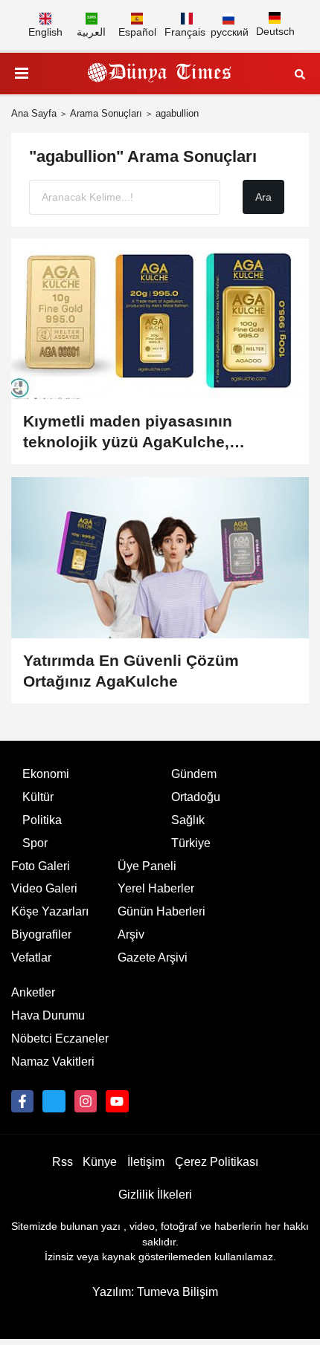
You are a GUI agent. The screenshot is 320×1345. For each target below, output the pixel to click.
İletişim (145, 1162)
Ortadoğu (195, 797)
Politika (42, 820)
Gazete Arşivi (153, 957)
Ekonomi (45, 774)
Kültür (38, 797)
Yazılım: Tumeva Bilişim (155, 1292)
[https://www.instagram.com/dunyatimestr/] (85, 1101)
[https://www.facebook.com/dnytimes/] (22, 1101)
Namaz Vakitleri (53, 1061)
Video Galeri (44, 888)
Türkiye (191, 843)
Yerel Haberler (156, 888)
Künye (100, 1162)
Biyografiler (41, 934)
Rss (62, 1162)
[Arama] (300, 73)
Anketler (33, 992)
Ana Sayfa (34, 113)
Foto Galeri (40, 866)
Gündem (194, 774)
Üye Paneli (147, 866)
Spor (35, 843)
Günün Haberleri (161, 911)
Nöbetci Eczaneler (60, 1038)
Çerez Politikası (216, 1162)
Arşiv (131, 934)
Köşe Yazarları (50, 911)
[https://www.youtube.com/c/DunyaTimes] (117, 1101)
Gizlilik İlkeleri (155, 1194)
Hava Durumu (48, 1015)
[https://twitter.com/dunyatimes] (53, 1101)
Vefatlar (31, 957)
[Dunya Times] (160, 74)
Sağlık (188, 820)
